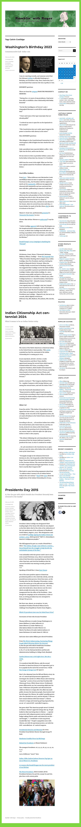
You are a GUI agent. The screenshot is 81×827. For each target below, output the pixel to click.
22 (74, 74)
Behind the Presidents (26, 743)
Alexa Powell (62, 125)
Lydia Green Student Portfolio (66, 178)
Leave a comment (10, 70)
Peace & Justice (63, 189)
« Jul (62, 83)
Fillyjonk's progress (64, 259)
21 (72, 74)
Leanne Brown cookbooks (66, 409)
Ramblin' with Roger (10, 818)
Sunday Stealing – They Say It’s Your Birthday (66, 479)
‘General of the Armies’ (26, 215)
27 (69, 77)
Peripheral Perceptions (65, 284)
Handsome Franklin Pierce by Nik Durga (32, 738)
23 (59, 77)
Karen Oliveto (62, 173)
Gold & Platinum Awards (65, 335)
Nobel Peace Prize (10, 516)
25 (64, 77)
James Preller (62, 166)
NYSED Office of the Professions (67, 422)
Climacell (61, 394)
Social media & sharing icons (31, 826)
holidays (11, 514)
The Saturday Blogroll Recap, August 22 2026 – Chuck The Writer (66, 484)
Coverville (61, 331)
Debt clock (62, 404)
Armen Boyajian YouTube (65, 133)
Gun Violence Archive (64, 310)
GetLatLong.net (63, 406)
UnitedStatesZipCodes (65, 436)
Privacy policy (62, 103)
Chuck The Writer (63, 138)
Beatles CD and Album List (66, 328)
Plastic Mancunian (64, 477)
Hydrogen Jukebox (64, 159)
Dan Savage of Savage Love (27, 670)
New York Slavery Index (65, 416)
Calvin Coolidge (9, 61)
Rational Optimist (63, 196)
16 (59, 74)
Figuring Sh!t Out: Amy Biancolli (67, 143)
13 (69, 72)
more (45, 475)
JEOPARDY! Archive (64, 227)
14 (72, 72)
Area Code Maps (63, 383)
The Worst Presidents (26, 772)
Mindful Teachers (63, 183)
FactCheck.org (63, 305)
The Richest (62, 368)
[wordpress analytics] (67, 498)
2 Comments (8, 338)
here (24, 177)
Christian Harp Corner (65, 136)
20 (69, 74)
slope (60, 467)
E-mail (61, 98)
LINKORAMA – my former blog (67, 231)
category (34, 91)
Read (38, 475)
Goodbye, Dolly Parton (69, 452)
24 (62, 77)
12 (67, 72)
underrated (43, 219)
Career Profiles (63, 393)
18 (64, 74)
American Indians (9, 506)
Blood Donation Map (64, 386)
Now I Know (43, 570)
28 (72, 77)
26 (67, 77)
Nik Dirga (61, 277)
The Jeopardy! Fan (47, 256)
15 (74, 72)
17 (61, 74)
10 (62, 72)
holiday (30, 78)
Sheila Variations (63, 360)
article (48, 350)
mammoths (32, 184)
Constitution (8, 333)
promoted (45, 213)
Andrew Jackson (9, 508)
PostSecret (62, 350)
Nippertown (62, 345)
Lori (60, 474)
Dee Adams (62, 254)
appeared (33, 226)
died (47, 206)
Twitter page (62, 236)
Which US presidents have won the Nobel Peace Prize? (36, 612)
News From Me (63, 343)
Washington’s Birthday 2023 (28, 47)
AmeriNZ (61, 249)
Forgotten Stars (63, 262)
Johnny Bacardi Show (64, 265)
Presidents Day (9, 64)
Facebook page (63, 224)
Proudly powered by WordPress (33, 818)
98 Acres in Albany (64, 325)
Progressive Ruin (63, 351)
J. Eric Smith (62, 161)
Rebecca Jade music (64, 201)
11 (64, 72)
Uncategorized (9, 59)
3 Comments (8, 525)
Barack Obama (9, 510)
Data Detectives (63, 221)
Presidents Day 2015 (21, 490)
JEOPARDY (8, 63)
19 (67, 74)
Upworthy (61, 439)
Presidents (8, 518)
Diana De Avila (63, 140)
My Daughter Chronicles (65, 274)
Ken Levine (62, 341)
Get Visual (61, 153)
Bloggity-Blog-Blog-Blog (65, 250)
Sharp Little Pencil (64, 289)
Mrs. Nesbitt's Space (64, 269)
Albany (61, 381)
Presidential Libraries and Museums (30, 729)
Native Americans (9, 336)
